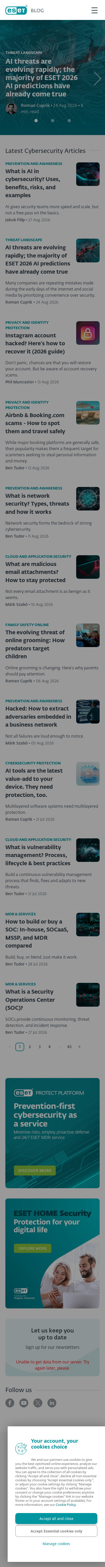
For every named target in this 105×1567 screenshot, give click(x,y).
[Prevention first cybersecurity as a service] (52, 1133)
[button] (97, 77)
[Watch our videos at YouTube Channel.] (23, 1402)
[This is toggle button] (94, 10)
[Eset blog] (24, 10)
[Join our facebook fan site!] (9, 1402)
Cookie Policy (62, 1504)
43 (69, 1047)
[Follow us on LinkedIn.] (51, 1402)
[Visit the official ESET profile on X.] (37, 1402)
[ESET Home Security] (52, 1253)
